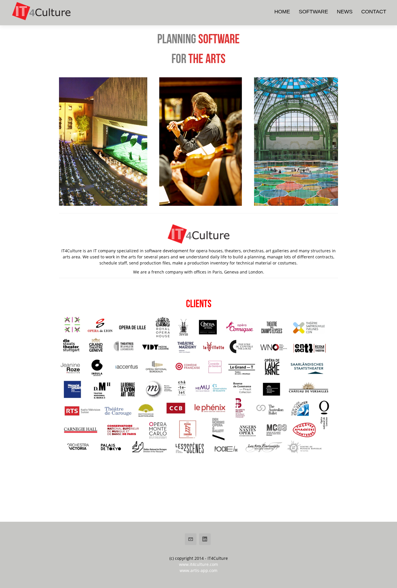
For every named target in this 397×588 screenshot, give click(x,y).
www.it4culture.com (198, 564)
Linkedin (205, 539)
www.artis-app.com (198, 570)
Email (190, 539)
